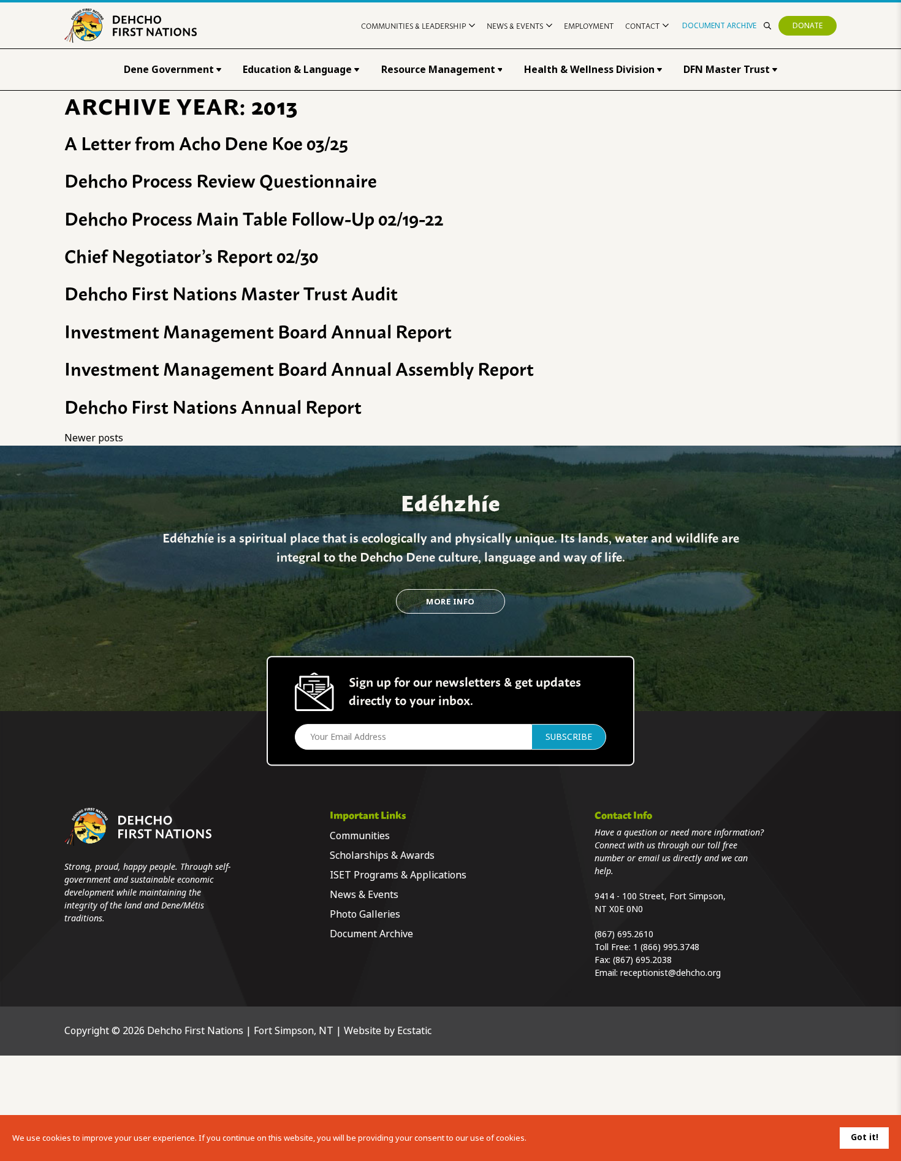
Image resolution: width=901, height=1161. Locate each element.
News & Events (515, 25)
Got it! (864, 1137)
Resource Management (438, 70)
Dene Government (169, 70)
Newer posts (93, 438)
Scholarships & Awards (382, 855)
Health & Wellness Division (589, 70)
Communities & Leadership (413, 25)
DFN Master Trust (726, 70)
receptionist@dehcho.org (670, 973)
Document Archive (719, 26)
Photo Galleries (365, 914)
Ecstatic (414, 1031)
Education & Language (297, 70)
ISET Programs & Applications (398, 875)
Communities (360, 836)
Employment (589, 25)
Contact (642, 25)
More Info (450, 601)
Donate (808, 25)
